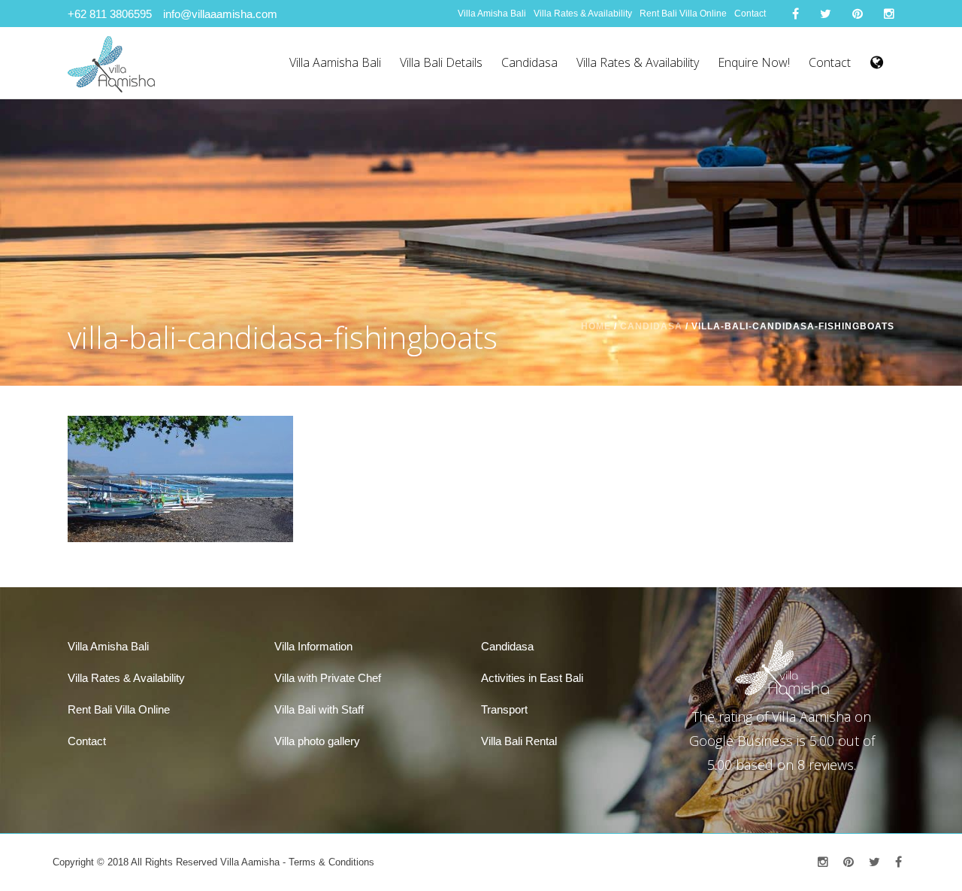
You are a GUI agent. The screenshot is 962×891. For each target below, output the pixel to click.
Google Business (741, 741)
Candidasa (529, 62)
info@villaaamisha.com (220, 14)
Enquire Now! (754, 62)
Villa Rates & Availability (583, 13)
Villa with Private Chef (327, 677)
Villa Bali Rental (519, 741)
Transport (504, 709)
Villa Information (313, 646)
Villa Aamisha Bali (335, 62)
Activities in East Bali (532, 677)
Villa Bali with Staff (319, 709)
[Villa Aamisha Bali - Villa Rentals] (111, 62)
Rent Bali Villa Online (683, 13)
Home (596, 326)
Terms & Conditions (331, 862)
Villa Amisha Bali (492, 13)
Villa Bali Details (441, 62)
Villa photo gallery (317, 741)
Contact (750, 13)
